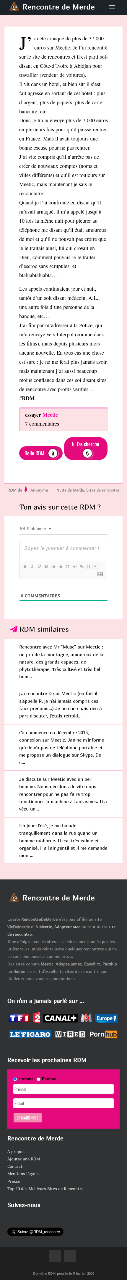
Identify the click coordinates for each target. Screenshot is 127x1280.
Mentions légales (23, 1173)
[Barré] (46, 566)
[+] (95, 566)
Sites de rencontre (102, 490)
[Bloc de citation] (67, 566)
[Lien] (81, 566)
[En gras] (24, 566)
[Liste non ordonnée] (60, 566)
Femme (49, 1078)
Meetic (45, 926)
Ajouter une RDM (23, 1158)
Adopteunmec (67, 926)
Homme (26, 1078)
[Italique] (31, 566)
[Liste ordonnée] (53, 566)
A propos (16, 1151)
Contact (14, 1166)
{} (89, 566)
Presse (13, 1181)
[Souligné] (39, 566)
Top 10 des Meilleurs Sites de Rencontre (45, 1188)
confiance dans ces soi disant (64, 379)
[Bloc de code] (74, 566)
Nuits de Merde (70, 490)
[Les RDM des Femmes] (26, 490)
